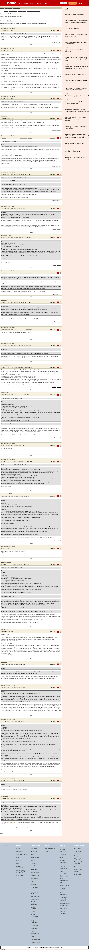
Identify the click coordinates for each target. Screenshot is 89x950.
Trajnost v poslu (36, 939)
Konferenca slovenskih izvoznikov (63, 899)
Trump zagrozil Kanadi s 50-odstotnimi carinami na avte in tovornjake (76, 89)
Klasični (6, 11)
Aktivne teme (30, 11)
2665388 (4, 30)
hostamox (3, 300)
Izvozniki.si (34, 884)
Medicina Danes (50, 848)
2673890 (4, 780)
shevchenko (4, 116)
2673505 (4, 445)
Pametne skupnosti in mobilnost (34, 916)
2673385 (4, 50)
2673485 (4, 395)
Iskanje (18, 8)
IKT (32, 881)
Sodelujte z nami (21, 854)
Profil (6, 8)
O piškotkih (19, 875)
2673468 (4, 345)
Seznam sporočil (13, 11)
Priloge (18, 857)
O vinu (33, 911)
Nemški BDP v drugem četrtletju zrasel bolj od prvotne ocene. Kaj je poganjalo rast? (76, 59)
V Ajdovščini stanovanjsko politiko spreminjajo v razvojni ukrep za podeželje (77, 110)
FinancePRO (35, 878)
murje (2, 629)
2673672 (4, 687)
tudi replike (19, 16)
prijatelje (7, 13)
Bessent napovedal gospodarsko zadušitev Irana (74, 144)
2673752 (23, 721)
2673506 (4, 461)
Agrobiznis (34, 851)
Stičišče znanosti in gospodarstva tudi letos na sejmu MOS (76, 35)
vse (4, 13)
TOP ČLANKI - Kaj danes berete (74, 28)
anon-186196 (4, 48)
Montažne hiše (35, 896)
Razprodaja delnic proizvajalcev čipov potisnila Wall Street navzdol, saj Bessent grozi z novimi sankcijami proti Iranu (77, 135)
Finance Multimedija (34, 868)
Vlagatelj (73, 3)
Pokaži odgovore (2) (56, 42)
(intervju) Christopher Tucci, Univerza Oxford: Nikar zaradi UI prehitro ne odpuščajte (75, 119)
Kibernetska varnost (34, 888)
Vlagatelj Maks (35, 942)
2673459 (4, 302)
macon (2, 235)
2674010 (23, 798)
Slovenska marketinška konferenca (63, 862)
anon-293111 (4, 365)
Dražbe (33, 860)
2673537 (4, 564)
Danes (26, 3)
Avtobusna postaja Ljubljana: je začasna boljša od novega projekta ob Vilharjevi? (76, 21)
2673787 (23, 780)
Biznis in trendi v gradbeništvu (65, 904)
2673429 (4, 237)
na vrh (31, 44)
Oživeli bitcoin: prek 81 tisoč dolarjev (75, 74)
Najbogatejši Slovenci (35, 900)
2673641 (23, 687)
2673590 (23, 664)
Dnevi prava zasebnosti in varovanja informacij (64, 911)
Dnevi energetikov (63, 872)
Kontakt (18, 860)
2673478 (4, 367)
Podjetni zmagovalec (34, 921)
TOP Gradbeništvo (35, 932)
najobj (2, 392)
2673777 (4, 721)
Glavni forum (10, 21)
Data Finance (35, 857)
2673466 (4, 329)
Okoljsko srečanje (62, 889)
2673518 (4, 548)
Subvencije (34, 925)
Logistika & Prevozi (34, 892)
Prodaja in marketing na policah (64, 880)
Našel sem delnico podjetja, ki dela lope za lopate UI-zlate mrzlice (76, 102)
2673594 (4, 664)
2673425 (23, 208)
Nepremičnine (35, 875)
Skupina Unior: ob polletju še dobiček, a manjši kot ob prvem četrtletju (76, 67)
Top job (33, 936)
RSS (17, 863)
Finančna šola (35, 872)
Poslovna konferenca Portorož (63, 856)
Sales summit (64, 876)
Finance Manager (33, 864)
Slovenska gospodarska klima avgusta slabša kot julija (76, 42)
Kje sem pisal (36, 11)
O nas (18, 848)
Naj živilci (34, 904)
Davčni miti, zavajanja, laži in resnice (75, 96)
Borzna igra (77, 848)
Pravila (14, 8)
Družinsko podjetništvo (63, 893)
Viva (46, 851)
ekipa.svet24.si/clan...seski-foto (14, 822)
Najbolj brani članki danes (72, 151)
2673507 (4, 496)
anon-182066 (4, 28)
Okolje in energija (33, 908)
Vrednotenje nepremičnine (78, 852)
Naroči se (63, 3)
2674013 (4, 798)
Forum (39, 3)
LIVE (20, 3)
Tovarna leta (34, 928)
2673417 (4, 174)
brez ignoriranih (14, 13)
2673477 (23, 445)
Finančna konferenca (63, 867)
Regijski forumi (64, 885)
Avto (32, 854)
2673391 (4, 118)
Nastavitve (9, 8)
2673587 (4, 631)
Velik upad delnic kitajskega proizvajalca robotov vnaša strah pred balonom (76, 81)
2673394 (4, 138)
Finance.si (34, 848)
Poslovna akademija (63, 850)
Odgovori (52, 30)
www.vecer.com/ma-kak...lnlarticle (9, 654)
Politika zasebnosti (19, 867)
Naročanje (19, 851)
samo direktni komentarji (10, 16)
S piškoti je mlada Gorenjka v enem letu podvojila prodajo (76, 158)
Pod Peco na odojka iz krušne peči (75, 14)
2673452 (4, 273)
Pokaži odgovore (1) (56, 130)
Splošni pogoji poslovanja (20, 871)
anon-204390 (4, 546)
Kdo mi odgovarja (22, 11)
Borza (32, 3)
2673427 (4, 208)
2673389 (4, 98)
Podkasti (46, 3)
